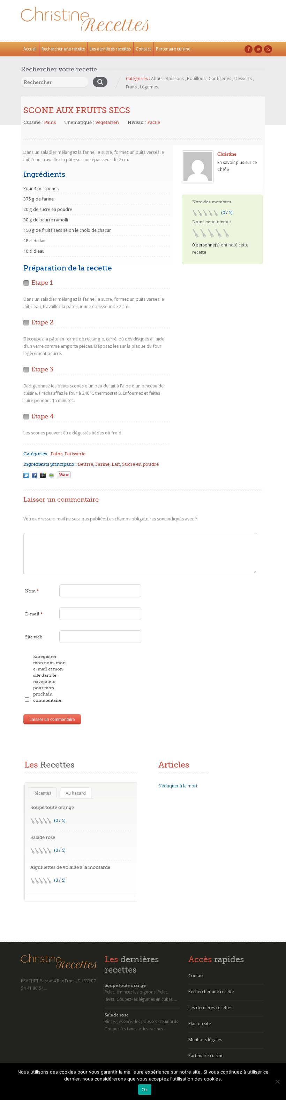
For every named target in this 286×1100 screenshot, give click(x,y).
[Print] (51, 475)
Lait (116, 464)
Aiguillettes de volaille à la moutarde (70, 867)
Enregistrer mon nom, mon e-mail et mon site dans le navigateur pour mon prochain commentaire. (49, 678)
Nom (32, 591)
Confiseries (220, 78)
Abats (157, 78)
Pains (50, 122)
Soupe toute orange (52, 807)
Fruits (131, 86)
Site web (33, 637)
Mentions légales (205, 1039)
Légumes (149, 86)
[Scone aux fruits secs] (26, 475)
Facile (153, 122)
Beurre (85, 464)
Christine (226, 154)
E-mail (34, 614)
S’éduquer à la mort (177, 785)
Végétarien (107, 122)
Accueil (30, 49)
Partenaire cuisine (173, 49)
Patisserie (75, 453)
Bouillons (196, 78)
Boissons (175, 78)
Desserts (243, 78)
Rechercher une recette (63, 49)
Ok (145, 1089)
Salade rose (42, 837)
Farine (102, 464)
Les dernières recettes (110, 49)
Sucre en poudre (140, 464)
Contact (143, 49)
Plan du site (199, 1023)
